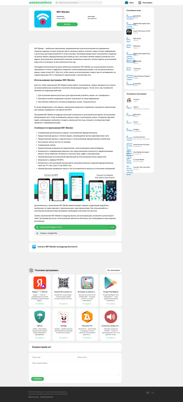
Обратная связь (33, 397)
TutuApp (63, 326)
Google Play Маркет (111, 292)
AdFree (39, 326)
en (153, 393)
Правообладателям (46, 397)
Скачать (67, 24)
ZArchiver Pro (87, 326)
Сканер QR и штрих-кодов (64, 292)
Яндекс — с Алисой (39, 292)
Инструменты (92, 18)
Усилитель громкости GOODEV (113, 326)
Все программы (113, 270)
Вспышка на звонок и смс (88, 292)
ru (148, 393)
